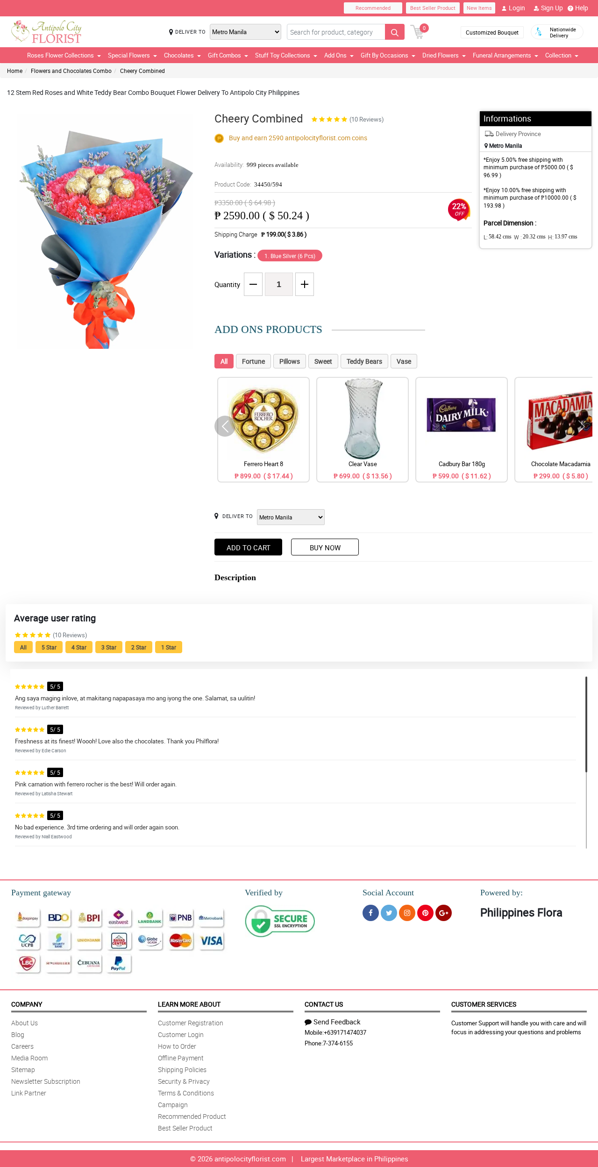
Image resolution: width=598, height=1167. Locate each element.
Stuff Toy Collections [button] (282, 55)
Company (26, 1004)
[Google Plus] (443, 913)
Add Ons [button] (335, 55)
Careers (22, 1046)
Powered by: (501, 892)
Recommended (373, 7)
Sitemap (23, 1069)
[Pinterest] (425, 913)
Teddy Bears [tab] (364, 361)
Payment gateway (41, 892)
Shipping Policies (182, 1069)
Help (581, 7)
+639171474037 (345, 1032)
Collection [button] (558, 55)
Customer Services (483, 1004)
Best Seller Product (433, 7)
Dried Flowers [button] (440, 55)
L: (498, 237)
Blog (17, 1034)
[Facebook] (371, 913)
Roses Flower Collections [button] (60, 55)
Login (517, 7)
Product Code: (248, 184)
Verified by (264, 892)
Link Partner (28, 1092)
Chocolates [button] (179, 55)
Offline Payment (181, 1057)
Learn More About (189, 1004)
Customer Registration (190, 1022)
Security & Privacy (184, 1081)
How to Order (177, 1046)
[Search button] (395, 32)
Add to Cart (249, 547)
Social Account (388, 892)
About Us (24, 1022)
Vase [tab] (404, 361)
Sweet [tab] (323, 361)
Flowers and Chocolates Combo (71, 70)
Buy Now (325, 547)
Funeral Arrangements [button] (502, 55)
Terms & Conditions (186, 1092)
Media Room (29, 1057)
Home (14, 70)
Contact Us (324, 1004)
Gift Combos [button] (224, 55)
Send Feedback (337, 1021)
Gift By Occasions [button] (384, 55)
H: (562, 237)
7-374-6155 (338, 1043)
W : (530, 237)
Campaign (173, 1104)
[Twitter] (389, 913)
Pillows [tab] (289, 361)
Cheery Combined (142, 70)
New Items (479, 7)
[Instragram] (407, 913)
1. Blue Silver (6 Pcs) (289, 255)
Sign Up (552, 7)
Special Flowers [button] (129, 55)
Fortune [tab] (253, 361)
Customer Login (181, 1034)
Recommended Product (192, 1116)
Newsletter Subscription (45, 1081)
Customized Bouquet (492, 32)
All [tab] (224, 361)
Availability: (256, 164)
